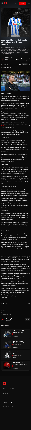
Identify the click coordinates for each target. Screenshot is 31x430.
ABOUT (5, 393)
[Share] (29, 64)
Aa (20, 64)
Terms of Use (6, 421)
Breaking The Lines (9, 58)
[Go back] (2, 3)
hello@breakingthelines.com (11, 402)
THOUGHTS (12, 388)
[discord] (12, 406)
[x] (3, 406)
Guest (24, 423)
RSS (3, 423)
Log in (16, 3)
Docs (17, 423)
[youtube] (9, 406)
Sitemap (10, 423)
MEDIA (19, 389)
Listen (25, 64)
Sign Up (22, 3)
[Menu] (29, 3)
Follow (27, 319)
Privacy (14, 421)
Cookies (22, 421)
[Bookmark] (7, 64)
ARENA (4, 388)
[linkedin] (6, 406)
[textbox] (15, 185)
